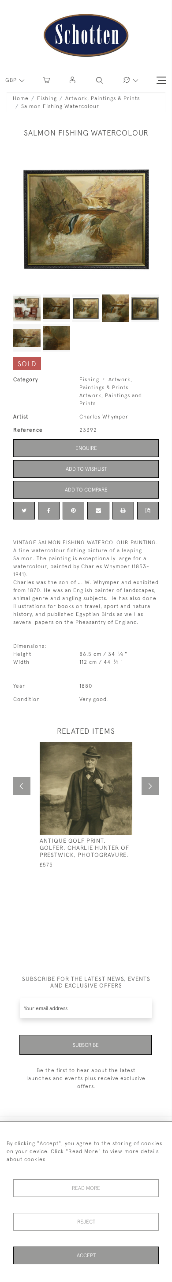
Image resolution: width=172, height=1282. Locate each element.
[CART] (46, 80)
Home (21, 98)
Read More (86, 1188)
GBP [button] (12, 80)
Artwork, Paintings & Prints (102, 98)
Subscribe (86, 1045)
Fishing (47, 98)
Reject (86, 1222)
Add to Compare (86, 490)
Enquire (86, 448)
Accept (86, 1255)
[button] (73, 80)
